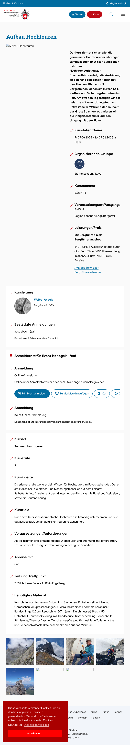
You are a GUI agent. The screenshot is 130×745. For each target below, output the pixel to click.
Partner (118, 711)
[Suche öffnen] (111, 14)
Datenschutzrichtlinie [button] (36, 724)
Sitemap (82, 717)
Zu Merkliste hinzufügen (74, 393)
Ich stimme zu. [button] (35, 733)
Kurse (96, 14)
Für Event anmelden (33, 393)
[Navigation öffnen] (123, 14)
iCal (103, 393)
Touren (79, 14)
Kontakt (95, 717)
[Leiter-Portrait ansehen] (22, 306)
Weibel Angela (43, 299)
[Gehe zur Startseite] (17, 14)
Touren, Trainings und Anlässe (70, 711)
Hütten (105, 711)
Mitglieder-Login (118, 3)
